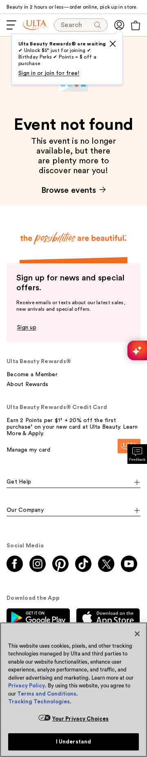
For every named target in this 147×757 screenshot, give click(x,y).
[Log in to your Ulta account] (119, 25)
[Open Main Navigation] (11, 25)
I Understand (73, 741)
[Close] (137, 634)
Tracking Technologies (39, 701)
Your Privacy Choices (80, 718)
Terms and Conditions (46, 693)
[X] (112, 44)
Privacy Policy (26, 685)
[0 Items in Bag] (135, 25)
